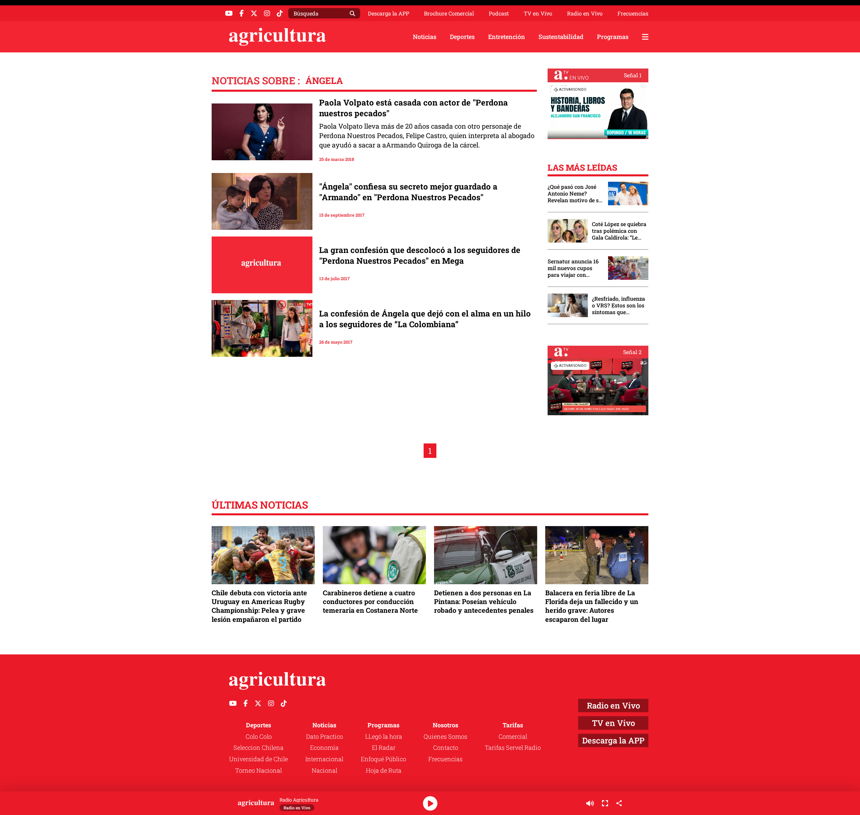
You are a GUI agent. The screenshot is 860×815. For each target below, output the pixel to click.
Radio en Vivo (585, 13)
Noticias (424, 37)
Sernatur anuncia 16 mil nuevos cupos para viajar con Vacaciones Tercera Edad (573, 268)
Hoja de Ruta (383, 770)
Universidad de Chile (258, 759)
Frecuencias (632, 13)
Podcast (499, 13)
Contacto (445, 747)
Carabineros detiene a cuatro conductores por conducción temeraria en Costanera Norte (370, 601)
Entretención (506, 37)
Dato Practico (324, 736)
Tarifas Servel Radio (513, 747)
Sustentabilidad (561, 37)
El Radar (383, 747)
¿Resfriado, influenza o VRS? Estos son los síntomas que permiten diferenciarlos (618, 305)
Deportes (462, 37)
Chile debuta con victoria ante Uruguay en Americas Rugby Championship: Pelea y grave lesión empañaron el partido (259, 606)
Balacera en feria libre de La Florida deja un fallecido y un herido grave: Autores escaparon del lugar (591, 606)
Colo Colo (259, 736)
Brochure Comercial (449, 13)
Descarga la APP (388, 13)
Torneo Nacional (258, 770)
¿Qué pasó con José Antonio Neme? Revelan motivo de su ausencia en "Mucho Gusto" (575, 193)
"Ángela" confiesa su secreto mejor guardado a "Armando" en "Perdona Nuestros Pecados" (408, 192)
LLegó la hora (383, 736)
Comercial (513, 736)
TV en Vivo (538, 13)
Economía (324, 747)
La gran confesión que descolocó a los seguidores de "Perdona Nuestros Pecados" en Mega (419, 255)
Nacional (324, 770)
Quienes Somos (445, 736)
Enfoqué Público (383, 759)
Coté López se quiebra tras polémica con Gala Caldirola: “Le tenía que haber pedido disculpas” (619, 231)
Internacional (324, 759)
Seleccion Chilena (258, 747)
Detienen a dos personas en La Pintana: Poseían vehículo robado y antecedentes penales (483, 601)
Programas (613, 37)
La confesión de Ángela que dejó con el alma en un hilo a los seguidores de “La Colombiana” (425, 319)
